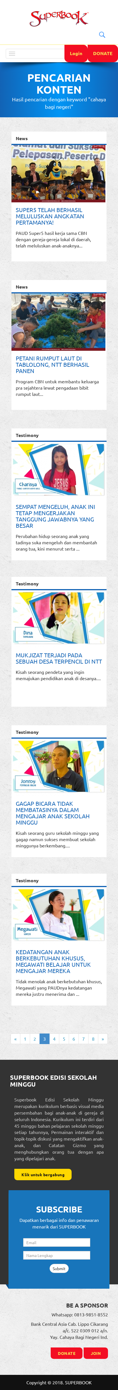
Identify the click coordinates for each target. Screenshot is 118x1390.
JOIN (96, 1353)
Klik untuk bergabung (42, 1174)
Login (76, 53)
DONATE (103, 53)
